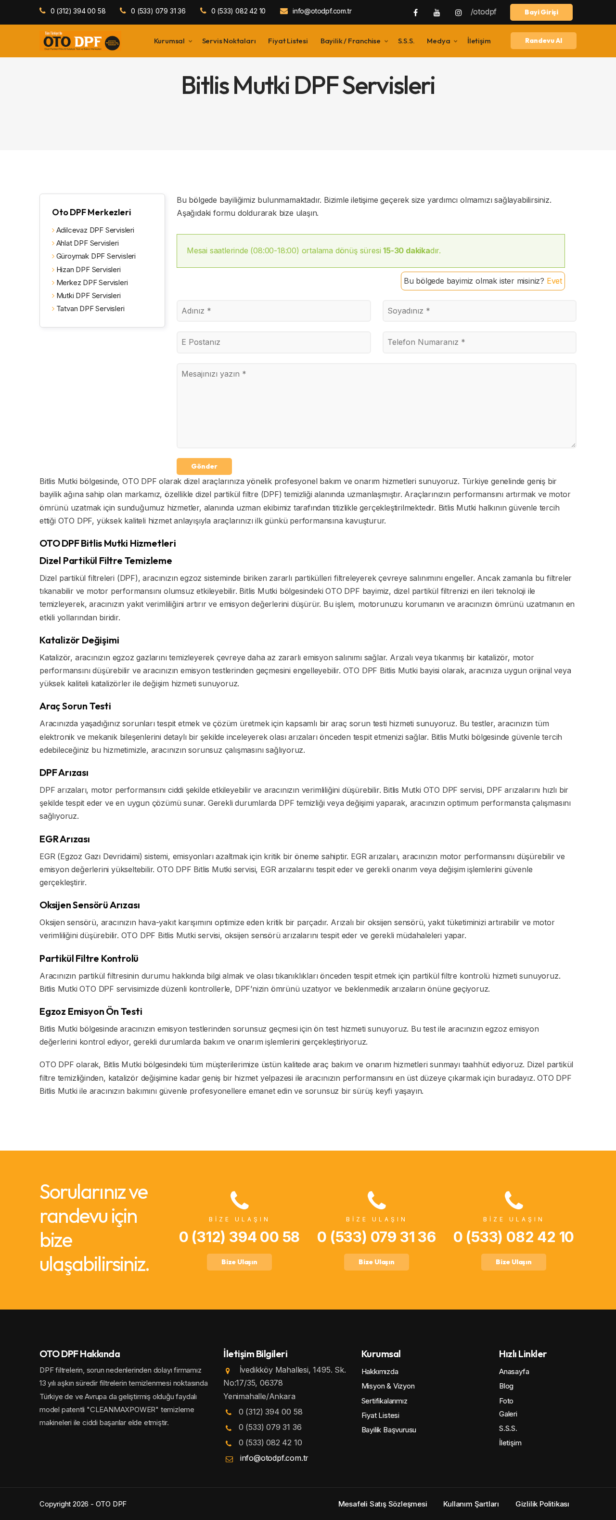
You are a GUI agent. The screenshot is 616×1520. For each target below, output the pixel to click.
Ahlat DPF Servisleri (86, 243)
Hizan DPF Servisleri (87, 269)
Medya (438, 40)
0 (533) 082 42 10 (238, 11)
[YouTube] (437, 11)
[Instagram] (458, 11)
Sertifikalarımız (384, 1400)
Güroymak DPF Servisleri (95, 256)
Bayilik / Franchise (351, 40)
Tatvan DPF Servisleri (89, 308)
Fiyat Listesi (288, 40)
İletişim (478, 40)
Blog (506, 1385)
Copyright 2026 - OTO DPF (83, 1503)
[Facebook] (415, 11)
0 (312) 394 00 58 (78, 11)
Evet (554, 281)
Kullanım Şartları (471, 1503)
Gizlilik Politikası (542, 1503)
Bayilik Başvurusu (389, 1429)
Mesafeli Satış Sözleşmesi (382, 1503)
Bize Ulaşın (239, 1262)
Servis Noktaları (229, 40)
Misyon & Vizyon (388, 1385)
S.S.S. (406, 40)
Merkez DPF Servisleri (91, 282)
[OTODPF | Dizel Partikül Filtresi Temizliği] (80, 40)
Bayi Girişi (541, 12)
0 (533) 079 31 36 (158, 11)
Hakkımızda (379, 1371)
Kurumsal (169, 40)
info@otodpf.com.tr (322, 11)
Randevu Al (543, 40)
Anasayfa (514, 1371)
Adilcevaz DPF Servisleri (94, 230)
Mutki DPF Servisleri (87, 295)
